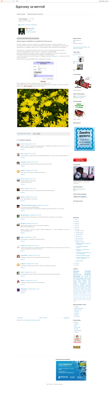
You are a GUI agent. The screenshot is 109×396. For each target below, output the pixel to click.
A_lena (22, 144)
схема (74, 288)
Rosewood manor (77, 290)
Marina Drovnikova (77, 40)
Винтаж (78, 298)
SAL (82, 276)
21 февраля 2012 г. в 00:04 (35, 215)
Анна (22, 153)
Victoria (43, 81)
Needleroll (78, 279)
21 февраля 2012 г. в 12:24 (31, 280)
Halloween (82, 285)
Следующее (20, 317)
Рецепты (80, 282)
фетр (84, 299)
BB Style (23, 197)
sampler (74, 298)
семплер (75, 283)
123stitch (76, 306)
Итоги (81, 291)
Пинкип (75, 282)
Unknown (23, 170)
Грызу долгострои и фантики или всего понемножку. (83, 253)
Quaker (89, 288)
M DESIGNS (88, 295)
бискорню (85, 282)
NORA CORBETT (82, 280)
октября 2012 (79, 234)
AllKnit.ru (76, 322)
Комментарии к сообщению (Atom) (32, 320)
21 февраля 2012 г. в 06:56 (32, 263)
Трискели (76, 332)
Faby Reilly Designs (78, 308)
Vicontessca (23, 245)
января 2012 (79, 260)
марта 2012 (78, 240)
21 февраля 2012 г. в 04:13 (34, 255)
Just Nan (89, 294)
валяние (84, 291)
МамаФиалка (24, 289)
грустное (89, 291)
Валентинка (76, 285)
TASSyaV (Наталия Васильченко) (28, 205)
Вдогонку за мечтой (30, 6)
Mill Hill (86, 288)
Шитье (86, 278)
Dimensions (75, 294)
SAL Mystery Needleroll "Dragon (83, 255)
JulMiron (22, 280)
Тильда (89, 298)
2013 (76, 227)
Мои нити (76, 314)
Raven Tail (75, 61)
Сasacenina (77, 316)
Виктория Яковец (25, 215)
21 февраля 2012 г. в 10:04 (30, 272)
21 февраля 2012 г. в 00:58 (30, 237)
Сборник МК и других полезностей (35, 14)
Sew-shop (76, 311)
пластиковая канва (77, 292)
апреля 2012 (79, 238)
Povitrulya (23, 223)
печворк (89, 287)
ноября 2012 (79, 232)
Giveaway (76, 276)
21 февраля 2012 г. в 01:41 (33, 245)
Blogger (61, 384)
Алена (22, 178)
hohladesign (83, 283)
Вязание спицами (82, 271)
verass (22, 272)
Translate (29, 21)
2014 (76, 225)
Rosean (75, 69)
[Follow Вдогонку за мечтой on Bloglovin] (80, 197)
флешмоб (82, 286)
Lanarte (79, 295)
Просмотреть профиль (31, 31)
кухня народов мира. (82, 287)
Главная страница (21, 14)
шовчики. (84, 292)
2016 (76, 221)
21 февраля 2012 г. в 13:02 (33, 289)
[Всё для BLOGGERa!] (76, 348)
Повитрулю (54, 56)
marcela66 (23, 162)
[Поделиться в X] (36, 134)
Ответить (23, 149)
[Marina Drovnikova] (74, 42)
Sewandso (76, 313)
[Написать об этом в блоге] (35, 134)
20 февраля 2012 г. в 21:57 (30, 144)
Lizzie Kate (84, 295)
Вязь (75, 325)
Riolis (89, 278)
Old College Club (77, 54)
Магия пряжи (77, 327)
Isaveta (22, 188)
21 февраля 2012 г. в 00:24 (32, 223)
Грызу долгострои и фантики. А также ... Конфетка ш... (83, 258)
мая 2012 (78, 236)
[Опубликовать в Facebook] (38, 134)
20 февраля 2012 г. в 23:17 (30, 188)
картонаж (75, 299)
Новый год (88, 276)
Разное (75, 273)
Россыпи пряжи (77, 330)
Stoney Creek (84, 290)
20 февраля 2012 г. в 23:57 (43, 205)
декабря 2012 (79, 230)
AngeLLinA (23, 263)
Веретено (76, 323)
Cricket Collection (76, 286)
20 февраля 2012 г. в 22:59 (31, 170)
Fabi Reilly (80, 294)
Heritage (84, 294)
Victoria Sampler (88, 286)
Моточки (76, 328)
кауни (89, 282)
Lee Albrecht (82, 288)
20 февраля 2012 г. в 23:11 (30, 178)
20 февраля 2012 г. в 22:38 (29, 153)
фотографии (80, 278)
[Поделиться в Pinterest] (39, 134)
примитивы (80, 299)
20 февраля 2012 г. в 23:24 (31, 197)
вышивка (88, 273)
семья (74, 278)
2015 (76, 223)
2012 (76, 229)
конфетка (87, 275)
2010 (76, 265)
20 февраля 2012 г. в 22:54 (32, 162)
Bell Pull (77, 288)
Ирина (22, 237)
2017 (76, 219)
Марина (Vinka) (30, 28)
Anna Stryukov (24, 255)
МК (80, 298)
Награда (75, 287)
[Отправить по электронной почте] (33, 134)
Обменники (88, 285)
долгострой (77, 275)
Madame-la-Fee (77, 310)
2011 (76, 263)
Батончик (84, 279)
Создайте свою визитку (78, 43)
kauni (89, 283)
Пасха (89, 280)
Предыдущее (66, 317)
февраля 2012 (79, 241)
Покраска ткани (84, 298)
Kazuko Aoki (75, 295)
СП (74, 279)
